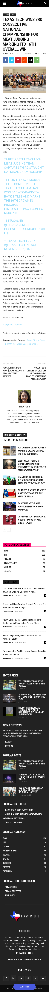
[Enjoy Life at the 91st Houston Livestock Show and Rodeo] (9, 506)
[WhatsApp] (36, 60)
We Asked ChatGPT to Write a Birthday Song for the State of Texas (32, 493)
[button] (4, 3)
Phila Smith (10, 54)
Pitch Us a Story (12, 937)
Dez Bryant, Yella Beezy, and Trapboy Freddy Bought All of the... (31, 790)
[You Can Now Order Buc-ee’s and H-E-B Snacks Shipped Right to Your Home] (9, 451)
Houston (9, 746)
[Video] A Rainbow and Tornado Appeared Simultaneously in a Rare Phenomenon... (31, 711)
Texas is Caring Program (27, 946)
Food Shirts (10, 895)
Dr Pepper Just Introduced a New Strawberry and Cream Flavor (32, 519)
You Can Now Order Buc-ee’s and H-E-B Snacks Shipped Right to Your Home (32, 450)
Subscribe (24, 987)
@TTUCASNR (14, 220)
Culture (13, 10)
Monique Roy (8, 595)
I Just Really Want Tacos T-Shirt (19, 810)
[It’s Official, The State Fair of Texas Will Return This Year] (9, 698)
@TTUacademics (16, 225)
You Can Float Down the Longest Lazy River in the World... (32, 683)
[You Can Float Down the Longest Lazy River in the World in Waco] (9, 685)
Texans (13, 15)
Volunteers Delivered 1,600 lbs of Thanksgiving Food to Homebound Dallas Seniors (36, 373)
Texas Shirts (33, 340)
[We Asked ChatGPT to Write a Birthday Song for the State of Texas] (9, 493)
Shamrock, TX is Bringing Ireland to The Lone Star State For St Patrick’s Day (31, 480)
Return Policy (20, 943)
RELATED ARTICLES (15, 435)
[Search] (45, 3)
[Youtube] (43, 978)
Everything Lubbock (12, 324)
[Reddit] (28, 978)
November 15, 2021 (18, 249)
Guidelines (7, 940)
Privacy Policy (29, 940)
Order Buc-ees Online (27, 344)
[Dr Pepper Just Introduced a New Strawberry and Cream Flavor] (9, 520)
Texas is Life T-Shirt (13, 822)
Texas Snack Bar (15, 959)
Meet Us (17, 940)
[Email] (30, 60)
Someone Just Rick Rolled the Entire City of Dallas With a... (32, 776)
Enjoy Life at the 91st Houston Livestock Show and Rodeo (30, 506)
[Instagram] (13, 978)
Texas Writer (8, 611)
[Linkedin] (21, 978)
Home (5, 10)
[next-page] (8, 530)
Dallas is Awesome (32, 959)
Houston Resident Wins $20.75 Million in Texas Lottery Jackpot (13, 372)
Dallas (8, 742)
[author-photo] (24, 403)
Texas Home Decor (13, 891)
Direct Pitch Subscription (32, 937)
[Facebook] (5, 60)
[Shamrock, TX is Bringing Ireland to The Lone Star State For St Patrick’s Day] (9, 480)
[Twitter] (11, 60)
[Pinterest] (18, 60)
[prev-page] (4, 530)
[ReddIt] (24, 60)
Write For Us (34, 949)
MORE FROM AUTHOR (16, 440)
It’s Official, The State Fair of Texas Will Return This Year (32, 696)
